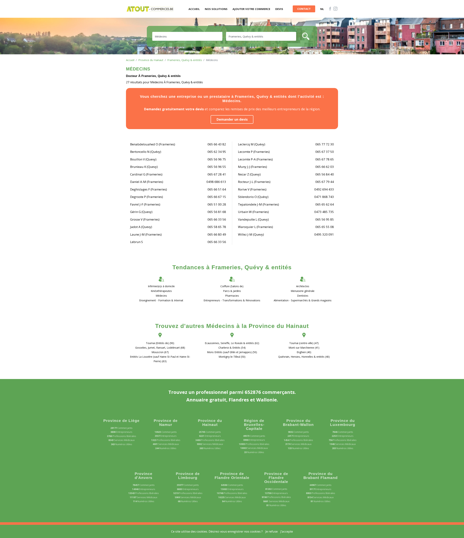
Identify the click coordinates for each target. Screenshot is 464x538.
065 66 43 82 (217, 144)
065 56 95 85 (324, 219)
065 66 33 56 (217, 219)
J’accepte (286, 531)
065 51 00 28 (217, 204)
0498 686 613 (216, 182)
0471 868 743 (324, 197)
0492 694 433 (324, 189)
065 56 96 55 (217, 167)
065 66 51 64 (217, 189)
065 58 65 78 (217, 227)
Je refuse (271, 531)
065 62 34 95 (217, 152)
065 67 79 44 (324, 182)
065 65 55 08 (324, 227)
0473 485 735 (324, 212)
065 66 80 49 (217, 234)
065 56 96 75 (217, 159)
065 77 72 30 (324, 144)
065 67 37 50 (324, 152)
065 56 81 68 (217, 212)
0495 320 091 (324, 234)
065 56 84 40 (324, 174)
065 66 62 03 (324, 167)
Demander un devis (232, 119)
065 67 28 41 (217, 174)
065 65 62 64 (324, 204)
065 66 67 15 (217, 197)
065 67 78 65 (324, 159)
